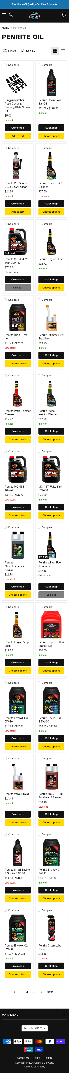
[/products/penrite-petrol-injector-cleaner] (17, 393)
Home (5, 27)
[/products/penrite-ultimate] (51, 317)
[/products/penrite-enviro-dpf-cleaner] (51, 166)
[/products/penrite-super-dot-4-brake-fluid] (51, 624)
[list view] (63, 51)
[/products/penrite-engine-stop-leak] (17, 624)
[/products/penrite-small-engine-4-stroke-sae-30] (17, 852)
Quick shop (17, 127)
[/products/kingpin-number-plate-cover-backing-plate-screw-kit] (17, 82)
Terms (36, 1057)
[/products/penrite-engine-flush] (51, 241)
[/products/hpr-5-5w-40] (17, 317)
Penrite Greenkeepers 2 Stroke (14, 566)
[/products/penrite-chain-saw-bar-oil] (51, 82)
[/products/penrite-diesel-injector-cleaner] (51, 393)
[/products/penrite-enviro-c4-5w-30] (51, 852)
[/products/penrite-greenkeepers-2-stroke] (17, 545)
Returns (48, 1057)
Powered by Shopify (34, 1066)
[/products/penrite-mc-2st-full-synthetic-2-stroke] (51, 776)
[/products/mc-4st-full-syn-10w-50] (51, 469)
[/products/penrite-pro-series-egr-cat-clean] (17, 166)
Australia (33, 1028)
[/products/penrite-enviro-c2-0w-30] (17, 928)
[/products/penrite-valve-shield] (17, 776)
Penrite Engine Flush (50, 259)
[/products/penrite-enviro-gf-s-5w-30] (51, 700)
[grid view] (55, 51)
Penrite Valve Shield (17, 793)
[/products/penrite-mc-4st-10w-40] (17, 469)
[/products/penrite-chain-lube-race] (51, 928)
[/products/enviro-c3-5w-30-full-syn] (17, 700)
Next (50, 991)
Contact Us (23, 1057)
